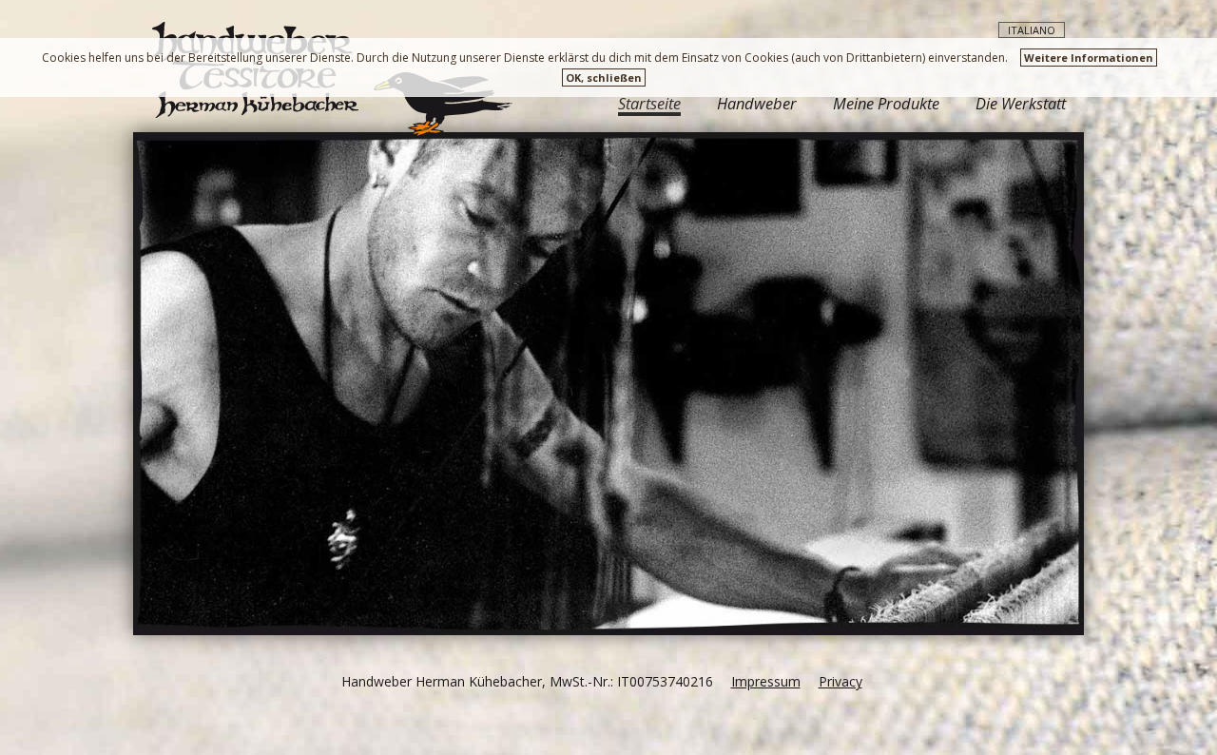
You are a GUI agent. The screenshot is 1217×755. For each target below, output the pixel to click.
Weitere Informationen (1088, 57)
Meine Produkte (886, 103)
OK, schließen (604, 77)
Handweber (757, 103)
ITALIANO (1031, 30)
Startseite (649, 105)
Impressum (766, 681)
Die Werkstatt (1021, 103)
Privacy (840, 681)
